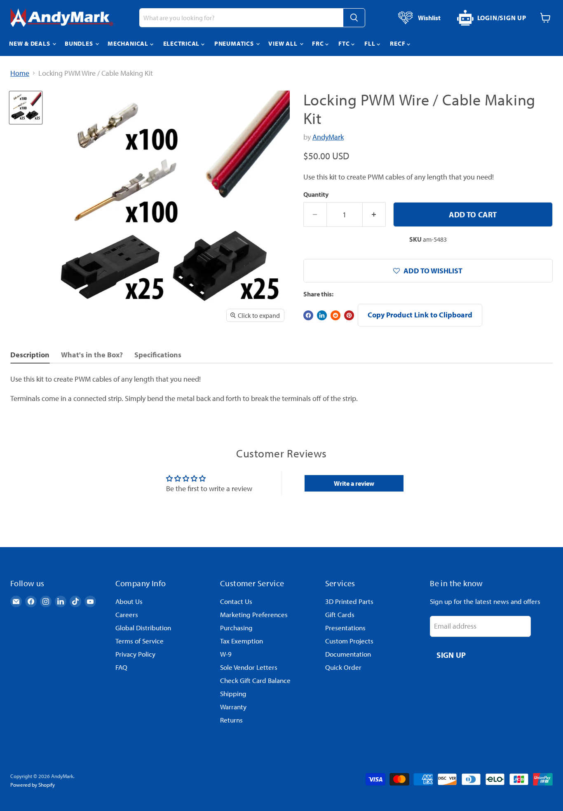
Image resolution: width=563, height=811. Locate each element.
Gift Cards (339, 614)
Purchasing (236, 627)
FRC (318, 43)
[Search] (354, 17)
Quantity (315, 194)
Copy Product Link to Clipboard (420, 314)
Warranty (233, 706)
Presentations (345, 627)
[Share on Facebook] (308, 315)
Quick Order (343, 667)
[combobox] (241, 17)
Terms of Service (139, 640)
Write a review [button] (354, 483)
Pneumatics (234, 43)
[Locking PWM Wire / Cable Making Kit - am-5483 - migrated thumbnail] (25, 107)
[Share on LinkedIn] (322, 315)
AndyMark (328, 137)
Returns (231, 719)
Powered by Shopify (32, 784)
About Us (129, 601)
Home (19, 73)
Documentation (348, 654)
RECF (398, 43)
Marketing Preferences (254, 614)
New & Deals (30, 43)
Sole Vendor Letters (248, 667)
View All (283, 43)
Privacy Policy (135, 654)
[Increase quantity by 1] (374, 214)
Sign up (451, 655)
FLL (370, 43)
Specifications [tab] (157, 354)
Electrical (182, 43)
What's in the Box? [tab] (92, 354)
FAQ (121, 667)
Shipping (233, 693)
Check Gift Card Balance (255, 680)
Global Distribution (143, 627)
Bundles (79, 43)
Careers (126, 614)
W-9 (226, 654)
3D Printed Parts (349, 601)
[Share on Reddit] (335, 315)
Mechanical (129, 43)
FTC (344, 43)
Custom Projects (349, 640)
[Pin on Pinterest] (349, 315)
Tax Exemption (241, 640)
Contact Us (236, 601)
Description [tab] (29, 354)
